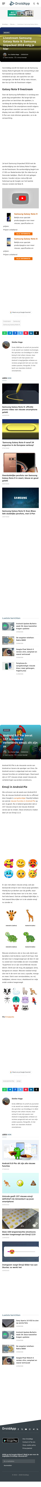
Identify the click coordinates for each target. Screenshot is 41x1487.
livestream (7, 321)
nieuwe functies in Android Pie (23, 801)
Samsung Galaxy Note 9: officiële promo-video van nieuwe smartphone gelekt (19, 409)
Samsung (16, 321)
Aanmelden (8, 1465)
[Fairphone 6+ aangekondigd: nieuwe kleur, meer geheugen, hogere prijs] (8, 666)
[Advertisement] (20, 141)
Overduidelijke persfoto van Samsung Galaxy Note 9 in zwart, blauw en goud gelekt (20, 478)
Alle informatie (23, 234)
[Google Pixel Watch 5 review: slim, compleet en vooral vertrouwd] (8, 652)
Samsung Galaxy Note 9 (25, 214)
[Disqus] (20, 552)
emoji (19, 1081)
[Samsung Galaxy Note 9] (8, 221)
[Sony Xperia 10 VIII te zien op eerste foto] (8, 1323)
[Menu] (3, 3)
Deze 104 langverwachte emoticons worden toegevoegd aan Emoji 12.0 (19, 1233)
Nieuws (12, 24)
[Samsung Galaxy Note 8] (8, 246)
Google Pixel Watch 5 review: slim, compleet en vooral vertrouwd (26, 651)
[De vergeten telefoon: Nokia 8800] (8, 640)
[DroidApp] (19, 3)
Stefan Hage (15, 54)
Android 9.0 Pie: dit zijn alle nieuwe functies (18, 1164)
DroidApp (5, 24)
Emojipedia (9, 1017)
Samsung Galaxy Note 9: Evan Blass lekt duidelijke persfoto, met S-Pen (19, 512)
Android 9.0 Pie (8, 1081)
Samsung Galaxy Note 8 (25, 239)
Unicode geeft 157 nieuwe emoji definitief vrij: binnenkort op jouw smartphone (18, 1199)
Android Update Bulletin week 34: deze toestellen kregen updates (26, 626)
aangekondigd (19, 798)
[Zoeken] (38, 3)
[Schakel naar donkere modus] (34, 4)
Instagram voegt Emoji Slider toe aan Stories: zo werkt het (20, 1266)
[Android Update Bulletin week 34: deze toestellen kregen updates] (8, 626)
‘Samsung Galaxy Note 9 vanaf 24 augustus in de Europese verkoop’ (18, 443)
